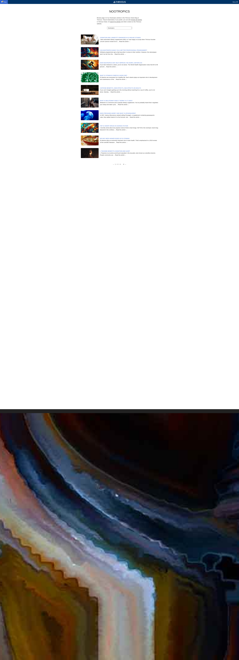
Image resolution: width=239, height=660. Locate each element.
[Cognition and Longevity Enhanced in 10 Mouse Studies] (90, 40)
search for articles (115, 21)
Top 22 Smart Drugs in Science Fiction (114, 126)
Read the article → (124, 41)
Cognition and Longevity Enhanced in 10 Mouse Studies (120, 37)
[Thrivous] (119, 2)
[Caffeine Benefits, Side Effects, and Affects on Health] (90, 90)
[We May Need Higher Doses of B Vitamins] (90, 140)
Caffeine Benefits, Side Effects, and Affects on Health (120, 88)
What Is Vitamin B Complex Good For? (113, 75)
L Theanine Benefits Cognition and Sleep (115, 151)
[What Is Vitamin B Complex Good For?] (90, 77)
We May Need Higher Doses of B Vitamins (114, 138)
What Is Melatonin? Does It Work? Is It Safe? (116, 100)
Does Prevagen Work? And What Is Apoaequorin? (118, 113)
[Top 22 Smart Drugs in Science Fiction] (90, 128)
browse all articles (136, 19)
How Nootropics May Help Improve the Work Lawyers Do (121, 63)
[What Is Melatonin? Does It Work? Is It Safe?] (90, 103)
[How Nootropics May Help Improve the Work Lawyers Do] (90, 65)
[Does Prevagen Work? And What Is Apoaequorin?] (90, 115)
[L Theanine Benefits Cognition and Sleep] (90, 153)
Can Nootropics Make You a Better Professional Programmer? (123, 50)
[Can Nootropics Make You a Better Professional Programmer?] (90, 52)
